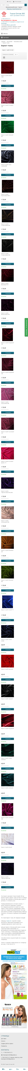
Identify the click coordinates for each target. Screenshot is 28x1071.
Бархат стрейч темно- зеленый (6, 758)
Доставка (3, 1038)
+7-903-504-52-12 (5, 18)
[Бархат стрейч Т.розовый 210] (7, 423)
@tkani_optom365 (11, 25)
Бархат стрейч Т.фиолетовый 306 (5, 877)
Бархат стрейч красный (7, 669)
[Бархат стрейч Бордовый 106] (7, 334)
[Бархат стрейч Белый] (7, 839)
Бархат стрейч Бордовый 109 (7, 373)
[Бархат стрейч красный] (7, 661)
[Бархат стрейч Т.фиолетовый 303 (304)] (7, 483)
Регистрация (18, 1)
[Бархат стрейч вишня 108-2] (7, 67)
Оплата (3, 1041)
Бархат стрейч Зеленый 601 (7, 135)
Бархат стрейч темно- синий (6, 640)
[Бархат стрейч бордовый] (7, 720)
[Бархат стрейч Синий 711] (7, 601)
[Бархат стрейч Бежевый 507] (7, 542)
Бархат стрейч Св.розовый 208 (5, 402)
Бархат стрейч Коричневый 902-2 (5, 195)
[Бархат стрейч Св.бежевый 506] (7, 512)
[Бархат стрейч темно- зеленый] (7, 750)
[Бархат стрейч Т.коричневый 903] (7, 216)
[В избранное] (13, 88)
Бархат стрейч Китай (7, 50)
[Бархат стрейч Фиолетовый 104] (7, 305)
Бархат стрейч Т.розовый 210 (7, 432)
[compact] (9, 57)
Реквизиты (4, 1046)
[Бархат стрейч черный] (7, 690)
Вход (10, 1)
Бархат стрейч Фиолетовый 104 (5, 313)
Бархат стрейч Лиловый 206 (7, 818)
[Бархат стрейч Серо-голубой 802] (7, 156)
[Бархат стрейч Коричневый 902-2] (7, 186)
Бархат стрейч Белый (6, 847)
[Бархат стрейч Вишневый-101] (7, 275)
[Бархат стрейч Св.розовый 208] (7, 394)
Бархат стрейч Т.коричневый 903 (5, 224)
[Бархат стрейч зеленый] (7, 780)
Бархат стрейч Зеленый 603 (7, 580)
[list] (6, 57)
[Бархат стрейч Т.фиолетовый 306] (7, 869)
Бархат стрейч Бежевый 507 (7, 551)
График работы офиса (7, 1043)
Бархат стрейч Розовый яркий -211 (7, 462)
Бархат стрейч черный (7, 698)
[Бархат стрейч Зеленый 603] (7, 572)
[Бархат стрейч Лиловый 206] (7, 809)
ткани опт (9, 921)
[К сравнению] (11, 88)
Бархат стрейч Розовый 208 (7, 106)
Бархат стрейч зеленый (7, 788)
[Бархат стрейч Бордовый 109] (7, 364)
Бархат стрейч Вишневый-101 (4, 284)
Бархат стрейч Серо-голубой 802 (6, 165)
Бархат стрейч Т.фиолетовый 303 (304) (7, 491)
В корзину (8, 86)
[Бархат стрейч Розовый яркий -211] (7, 453)
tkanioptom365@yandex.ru (10, 1055)
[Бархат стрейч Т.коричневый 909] (7, 245)
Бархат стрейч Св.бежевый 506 (5, 521)
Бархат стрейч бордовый (7, 728)
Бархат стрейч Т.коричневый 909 (5, 254)
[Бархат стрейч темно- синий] (7, 631)
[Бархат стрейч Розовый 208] (7, 97)
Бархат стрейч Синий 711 (7, 609)
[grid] (4, 57)
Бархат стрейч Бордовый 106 (7, 343)
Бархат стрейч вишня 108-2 (6, 76)
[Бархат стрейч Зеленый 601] (7, 127)
